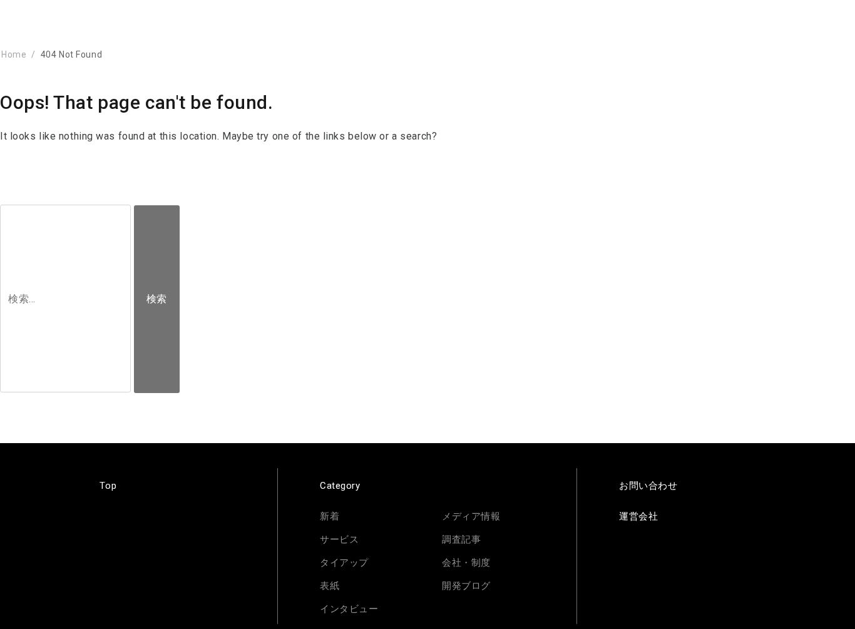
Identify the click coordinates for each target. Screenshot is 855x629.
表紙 (329, 585)
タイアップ (344, 562)
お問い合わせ (648, 485)
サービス (339, 539)
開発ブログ (466, 585)
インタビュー (349, 609)
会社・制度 (466, 562)
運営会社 (638, 516)
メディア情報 (471, 516)
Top (108, 485)
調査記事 (461, 539)
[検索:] (67, 299)
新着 (329, 516)
